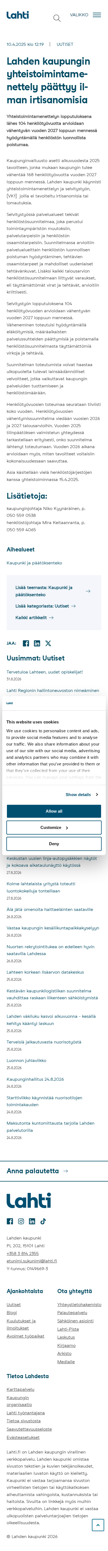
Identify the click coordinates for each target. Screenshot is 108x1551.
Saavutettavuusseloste (29, 1429)
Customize (50, 827)
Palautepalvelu (72, 1312)
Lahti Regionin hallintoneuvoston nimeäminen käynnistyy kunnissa (53, 694)
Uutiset (65, 44)
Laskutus (66, 1337)
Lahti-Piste (68, 1329)
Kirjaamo (66, 1345)
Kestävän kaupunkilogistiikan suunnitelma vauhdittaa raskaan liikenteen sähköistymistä (52, 994)
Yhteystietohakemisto (79, 1304)
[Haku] (57, 18)
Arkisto (64, 1353)
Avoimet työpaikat (25, 1336)
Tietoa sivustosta (24, 1420)
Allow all (54, 811)
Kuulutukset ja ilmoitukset (21, 1324)
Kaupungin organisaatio (19, 1401)
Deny (54, 843)
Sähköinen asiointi (75, 1320)
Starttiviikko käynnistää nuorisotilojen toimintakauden (44, 1101)
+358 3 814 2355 (23, 1253)
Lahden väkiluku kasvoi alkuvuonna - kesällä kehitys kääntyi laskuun (51, 1020)
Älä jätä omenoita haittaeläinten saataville (50, 909)
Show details (78, 794)
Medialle (66, 1361)
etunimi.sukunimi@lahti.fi (32, 1261)
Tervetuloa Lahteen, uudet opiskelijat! (45, 672)
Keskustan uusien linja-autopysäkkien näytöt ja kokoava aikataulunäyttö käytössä (52, 862)
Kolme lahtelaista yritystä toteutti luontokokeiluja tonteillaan (41, 887)
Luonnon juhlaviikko (26, 1060)
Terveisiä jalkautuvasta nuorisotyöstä (44, 1042)
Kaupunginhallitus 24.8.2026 (35, 1079)
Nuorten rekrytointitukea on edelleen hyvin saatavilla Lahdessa (50, 950)
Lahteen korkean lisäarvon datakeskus (45, 972)
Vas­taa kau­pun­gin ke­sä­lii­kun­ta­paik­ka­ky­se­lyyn (53, 928)
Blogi (12, 1312)
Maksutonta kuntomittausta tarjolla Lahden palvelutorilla (50, 1127)
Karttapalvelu (20, 1389)
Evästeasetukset (23, 1437)
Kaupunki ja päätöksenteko (34, 563)
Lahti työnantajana (26, 1412)
